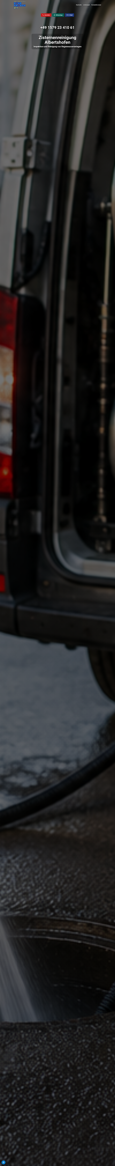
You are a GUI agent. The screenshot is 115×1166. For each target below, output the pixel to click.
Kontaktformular (96, 5)
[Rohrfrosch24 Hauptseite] (20, 5)
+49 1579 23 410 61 (57, 28)
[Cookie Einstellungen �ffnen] (3, 1162)
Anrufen (47, 15)
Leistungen (86, 5)
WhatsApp (59, 15)
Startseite (79, 5)
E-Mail (71, 15)
